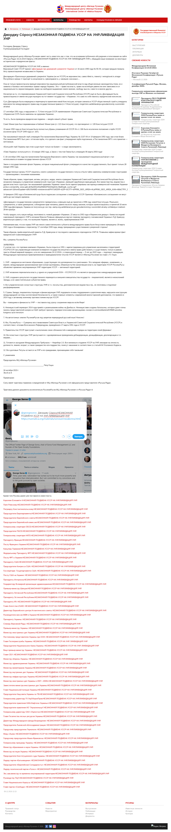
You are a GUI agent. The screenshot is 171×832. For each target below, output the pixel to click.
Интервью (137, 52)
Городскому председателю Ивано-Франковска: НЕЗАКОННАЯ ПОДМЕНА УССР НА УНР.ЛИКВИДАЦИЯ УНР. (50, 738)
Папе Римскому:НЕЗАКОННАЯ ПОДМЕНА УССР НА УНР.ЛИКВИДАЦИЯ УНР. (37, 505)
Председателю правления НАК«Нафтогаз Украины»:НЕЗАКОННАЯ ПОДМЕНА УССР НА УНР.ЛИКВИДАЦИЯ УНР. (53, 703)
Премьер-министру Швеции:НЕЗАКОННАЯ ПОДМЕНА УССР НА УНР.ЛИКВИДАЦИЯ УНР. (42, 588)
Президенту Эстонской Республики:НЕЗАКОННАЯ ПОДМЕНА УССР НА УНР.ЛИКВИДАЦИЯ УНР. (46, 597)
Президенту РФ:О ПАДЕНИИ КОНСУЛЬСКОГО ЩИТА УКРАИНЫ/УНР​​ (153, 100)
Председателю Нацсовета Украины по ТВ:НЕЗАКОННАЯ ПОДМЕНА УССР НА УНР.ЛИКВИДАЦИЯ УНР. (48, 694)
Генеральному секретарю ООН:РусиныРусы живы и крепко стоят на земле (152, 115)
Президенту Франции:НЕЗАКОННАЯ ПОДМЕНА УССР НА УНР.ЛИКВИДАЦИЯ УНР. (39, 540)
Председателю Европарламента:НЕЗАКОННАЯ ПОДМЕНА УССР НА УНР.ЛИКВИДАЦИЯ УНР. (44, 513)
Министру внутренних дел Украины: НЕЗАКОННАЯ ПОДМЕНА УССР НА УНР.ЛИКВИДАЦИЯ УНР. (46, 672)
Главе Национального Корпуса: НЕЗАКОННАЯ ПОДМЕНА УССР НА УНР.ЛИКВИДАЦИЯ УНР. (44, 782)
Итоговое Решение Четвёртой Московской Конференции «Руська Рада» (147, 75)
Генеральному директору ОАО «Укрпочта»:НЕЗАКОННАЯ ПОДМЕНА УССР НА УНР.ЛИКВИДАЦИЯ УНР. (49, 712)
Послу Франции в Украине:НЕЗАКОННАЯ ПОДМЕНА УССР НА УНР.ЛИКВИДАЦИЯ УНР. (41, 544)
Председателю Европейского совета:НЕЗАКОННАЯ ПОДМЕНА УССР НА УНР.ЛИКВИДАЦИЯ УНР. (46, 518)
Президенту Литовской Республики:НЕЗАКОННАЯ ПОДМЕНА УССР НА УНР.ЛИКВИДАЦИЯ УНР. (45, 593)
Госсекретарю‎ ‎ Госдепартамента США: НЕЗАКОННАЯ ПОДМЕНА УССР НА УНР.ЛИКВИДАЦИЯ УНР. (47, 571)
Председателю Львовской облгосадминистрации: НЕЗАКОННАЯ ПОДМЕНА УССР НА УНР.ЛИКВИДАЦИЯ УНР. (52, 725)
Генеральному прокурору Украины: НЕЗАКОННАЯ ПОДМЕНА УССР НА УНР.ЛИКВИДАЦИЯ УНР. (45, 743)
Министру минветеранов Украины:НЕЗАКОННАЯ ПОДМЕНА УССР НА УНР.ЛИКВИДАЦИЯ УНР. (45, 668)
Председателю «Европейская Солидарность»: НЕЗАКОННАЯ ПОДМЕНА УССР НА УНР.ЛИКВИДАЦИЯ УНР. (50, 765)
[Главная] (6, 29)
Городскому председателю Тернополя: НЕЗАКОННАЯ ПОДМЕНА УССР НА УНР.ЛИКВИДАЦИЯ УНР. (47, 729)
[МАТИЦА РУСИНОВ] (84, 9)
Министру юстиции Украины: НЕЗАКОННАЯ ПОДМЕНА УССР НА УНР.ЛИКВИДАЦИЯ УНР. (43, 752)
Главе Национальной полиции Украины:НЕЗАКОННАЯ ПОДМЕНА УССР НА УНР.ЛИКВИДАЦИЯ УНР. (47, 690)
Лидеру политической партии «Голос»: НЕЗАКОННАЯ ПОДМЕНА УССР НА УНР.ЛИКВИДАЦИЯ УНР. (47, 769)
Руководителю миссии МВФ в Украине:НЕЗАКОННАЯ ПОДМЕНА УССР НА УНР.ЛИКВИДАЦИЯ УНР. (47, 615)
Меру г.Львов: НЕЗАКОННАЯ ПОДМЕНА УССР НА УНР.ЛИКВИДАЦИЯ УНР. (36, 734)
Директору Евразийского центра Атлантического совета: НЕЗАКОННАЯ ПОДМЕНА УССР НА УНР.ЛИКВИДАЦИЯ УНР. (55, 610)
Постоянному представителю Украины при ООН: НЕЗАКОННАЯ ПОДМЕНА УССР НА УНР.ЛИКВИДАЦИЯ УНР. (51, 637)
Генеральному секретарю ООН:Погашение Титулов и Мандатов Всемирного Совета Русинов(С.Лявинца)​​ (153, 144)
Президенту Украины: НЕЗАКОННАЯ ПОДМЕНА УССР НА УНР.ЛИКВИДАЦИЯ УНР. (40, 619)
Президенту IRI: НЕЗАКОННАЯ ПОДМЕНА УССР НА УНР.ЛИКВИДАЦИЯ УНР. (37, 602)
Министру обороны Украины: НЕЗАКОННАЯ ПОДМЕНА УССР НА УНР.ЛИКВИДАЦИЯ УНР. (43, 659)
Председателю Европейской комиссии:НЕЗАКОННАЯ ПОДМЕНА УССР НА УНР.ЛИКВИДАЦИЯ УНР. (47, 522)
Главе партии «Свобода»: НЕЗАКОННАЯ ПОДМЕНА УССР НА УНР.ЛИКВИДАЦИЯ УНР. (41, 787)
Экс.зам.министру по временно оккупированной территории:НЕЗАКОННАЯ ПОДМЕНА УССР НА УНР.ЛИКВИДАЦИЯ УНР (56, 773)
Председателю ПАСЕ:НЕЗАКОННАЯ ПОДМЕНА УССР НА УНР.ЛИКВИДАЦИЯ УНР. (40, 531)
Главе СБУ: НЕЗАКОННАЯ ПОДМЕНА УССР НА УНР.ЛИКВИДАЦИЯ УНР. (35, 654)
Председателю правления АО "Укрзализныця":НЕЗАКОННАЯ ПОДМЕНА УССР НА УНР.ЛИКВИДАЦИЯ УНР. (50, 707)
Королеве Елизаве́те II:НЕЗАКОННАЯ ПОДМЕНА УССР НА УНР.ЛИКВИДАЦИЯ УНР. (40, 500)
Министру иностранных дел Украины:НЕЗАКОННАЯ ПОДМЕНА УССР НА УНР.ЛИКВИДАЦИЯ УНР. (46, 632)
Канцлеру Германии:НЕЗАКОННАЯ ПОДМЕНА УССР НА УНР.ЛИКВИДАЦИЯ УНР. (39, 549)
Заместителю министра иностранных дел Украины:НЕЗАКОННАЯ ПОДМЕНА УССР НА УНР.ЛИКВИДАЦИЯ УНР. (52, 685)
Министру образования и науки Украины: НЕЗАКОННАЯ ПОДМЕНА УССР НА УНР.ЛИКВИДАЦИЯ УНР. (48, 747)
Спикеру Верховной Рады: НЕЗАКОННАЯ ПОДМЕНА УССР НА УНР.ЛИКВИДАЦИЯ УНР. (42, 624)
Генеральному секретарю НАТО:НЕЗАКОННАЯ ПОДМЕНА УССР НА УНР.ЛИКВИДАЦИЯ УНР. (44, 535)
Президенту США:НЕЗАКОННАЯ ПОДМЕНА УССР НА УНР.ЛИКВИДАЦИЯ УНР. (38, 562)
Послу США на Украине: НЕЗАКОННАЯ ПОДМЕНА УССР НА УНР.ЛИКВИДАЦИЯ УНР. (41, 575)
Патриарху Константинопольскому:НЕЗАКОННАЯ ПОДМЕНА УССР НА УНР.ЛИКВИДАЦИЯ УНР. (45, 509)
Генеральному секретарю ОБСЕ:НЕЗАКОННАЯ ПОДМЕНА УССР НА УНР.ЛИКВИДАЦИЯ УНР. (44, 527)
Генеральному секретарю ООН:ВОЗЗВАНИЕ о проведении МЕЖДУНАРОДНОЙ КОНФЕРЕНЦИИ (148, 162)
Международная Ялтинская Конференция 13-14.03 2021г (144, 67)
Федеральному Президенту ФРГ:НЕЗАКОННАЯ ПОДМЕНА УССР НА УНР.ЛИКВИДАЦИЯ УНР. (44, 553)
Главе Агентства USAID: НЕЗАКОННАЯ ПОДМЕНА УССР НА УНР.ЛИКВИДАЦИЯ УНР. (41, 606)
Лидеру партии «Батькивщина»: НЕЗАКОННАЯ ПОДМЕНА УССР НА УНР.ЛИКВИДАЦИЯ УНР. (44, 760)
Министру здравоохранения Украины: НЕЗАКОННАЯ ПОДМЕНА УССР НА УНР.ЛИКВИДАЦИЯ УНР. (46, 663)
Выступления (138, 45)
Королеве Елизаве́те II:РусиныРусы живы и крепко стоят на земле (151, 130)
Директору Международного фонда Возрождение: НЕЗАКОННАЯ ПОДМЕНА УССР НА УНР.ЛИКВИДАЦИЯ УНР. (52, 721)
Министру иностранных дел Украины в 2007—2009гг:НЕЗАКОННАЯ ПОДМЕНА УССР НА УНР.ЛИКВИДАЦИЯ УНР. (53, 681)
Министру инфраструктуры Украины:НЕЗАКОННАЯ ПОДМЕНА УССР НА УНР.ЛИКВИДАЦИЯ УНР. (46, 677)
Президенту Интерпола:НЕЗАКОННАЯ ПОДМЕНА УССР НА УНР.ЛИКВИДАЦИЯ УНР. (40, 580)
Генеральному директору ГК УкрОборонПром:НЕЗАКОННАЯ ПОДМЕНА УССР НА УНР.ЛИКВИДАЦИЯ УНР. (50, 699)
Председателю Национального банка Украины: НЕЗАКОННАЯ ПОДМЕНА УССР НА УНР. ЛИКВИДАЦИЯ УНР (51, 646)
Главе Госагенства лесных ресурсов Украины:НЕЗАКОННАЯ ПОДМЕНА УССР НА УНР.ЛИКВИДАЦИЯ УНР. (50, 716)
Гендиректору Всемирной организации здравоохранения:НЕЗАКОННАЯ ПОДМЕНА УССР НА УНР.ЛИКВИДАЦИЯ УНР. (54, 584)
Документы (137, 55)
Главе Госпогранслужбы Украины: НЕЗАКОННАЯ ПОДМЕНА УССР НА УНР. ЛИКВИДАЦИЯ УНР (45, 641)
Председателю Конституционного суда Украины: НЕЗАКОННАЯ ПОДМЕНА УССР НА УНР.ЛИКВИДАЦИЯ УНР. (51, 756)
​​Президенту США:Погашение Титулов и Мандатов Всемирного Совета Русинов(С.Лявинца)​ (154, 180)
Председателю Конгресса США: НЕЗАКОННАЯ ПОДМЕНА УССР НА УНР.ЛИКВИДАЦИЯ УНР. (44, 566)
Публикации (138, 49)
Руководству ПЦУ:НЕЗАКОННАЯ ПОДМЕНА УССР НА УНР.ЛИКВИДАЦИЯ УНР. (38, 778)
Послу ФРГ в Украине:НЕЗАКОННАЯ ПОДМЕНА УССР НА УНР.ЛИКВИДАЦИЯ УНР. (40, 558)
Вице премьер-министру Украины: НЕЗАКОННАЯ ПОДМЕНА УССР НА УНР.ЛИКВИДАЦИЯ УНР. (45, 650)
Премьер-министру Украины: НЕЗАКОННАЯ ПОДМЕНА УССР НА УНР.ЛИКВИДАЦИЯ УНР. (43, 628)
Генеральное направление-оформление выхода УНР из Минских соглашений (149, 92)
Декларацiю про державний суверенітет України (53, 69)
